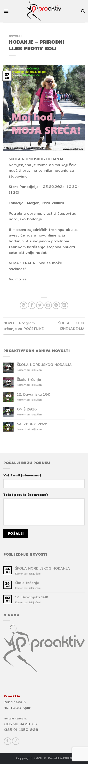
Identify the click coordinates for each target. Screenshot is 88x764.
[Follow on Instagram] (15, 741)
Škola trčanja (29, 379)
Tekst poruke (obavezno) (25, 494)
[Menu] (6, 11)
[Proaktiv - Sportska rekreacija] (44, 11)
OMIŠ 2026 (27, 409)
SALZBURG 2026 (32, 424)
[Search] (83, 11)
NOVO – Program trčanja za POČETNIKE (23, 326)
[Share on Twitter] (40, 305)
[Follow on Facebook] (7, 741)
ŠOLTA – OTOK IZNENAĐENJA (71, 326)
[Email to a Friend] (48, 305)
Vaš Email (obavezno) (22, 475)
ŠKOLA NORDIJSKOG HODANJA (44, 365)
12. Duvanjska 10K (33, 394)
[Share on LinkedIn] (64, 305)
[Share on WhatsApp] (23, 305)
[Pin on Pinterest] (56, 305)
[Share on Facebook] (31, 305)
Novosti (15, 36)
